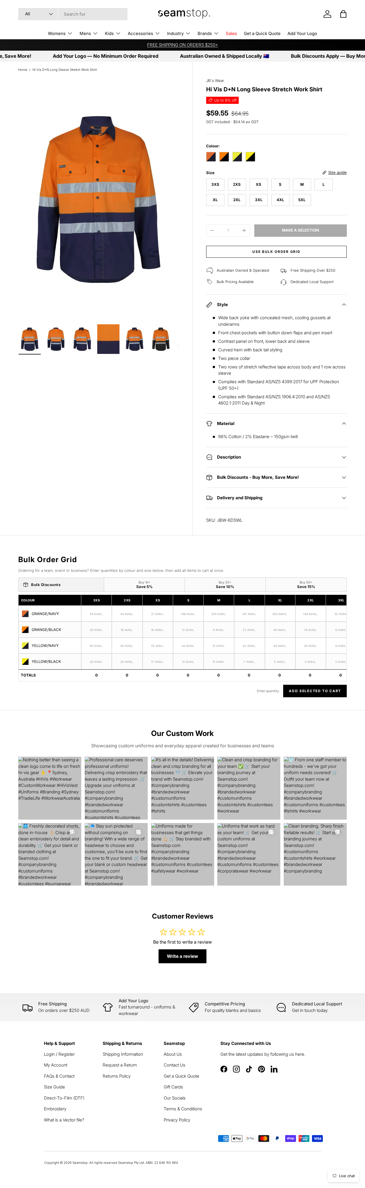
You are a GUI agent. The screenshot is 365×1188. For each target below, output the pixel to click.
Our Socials (175, 1098)
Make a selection (300, 230)
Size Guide (54, 1087)
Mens (85, 33)
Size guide (337, 172)
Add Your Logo (302, 33)
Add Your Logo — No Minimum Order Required (86, 56)
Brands (205, 33)
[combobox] (72, 14)
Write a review (182, 956)
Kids (109, 33)
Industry (175, 33)
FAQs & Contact (59, 1076)
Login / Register (59, 1054)
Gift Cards (173, 1087)
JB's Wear (215, 80)
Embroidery (55, 1108)
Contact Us (174, 1065)
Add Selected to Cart (315, 691)
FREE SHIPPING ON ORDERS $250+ (182, 45)
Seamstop (80, 1163)
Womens (57, 33)
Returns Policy (117, 1076)
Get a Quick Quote (262, 33)
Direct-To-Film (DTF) (64, 1098)
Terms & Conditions (183, 1108)
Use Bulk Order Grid (276, 251)
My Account (55, 1065)
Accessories (140, 33)
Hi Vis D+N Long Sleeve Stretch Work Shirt (65, 70)
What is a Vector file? (64, 1120)
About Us (173, 1054)
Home (22, 70)
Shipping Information (123, 1054)
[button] (343, 14)
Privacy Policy (177, 1120)
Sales (231, 33)
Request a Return (120, 1065)
